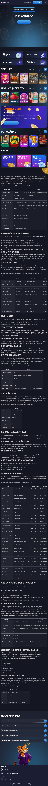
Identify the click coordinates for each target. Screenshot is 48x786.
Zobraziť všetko (32, 69)
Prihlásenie (15, 773)
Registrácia (10, 773)
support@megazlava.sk (10, 779)
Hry (2, 773)
